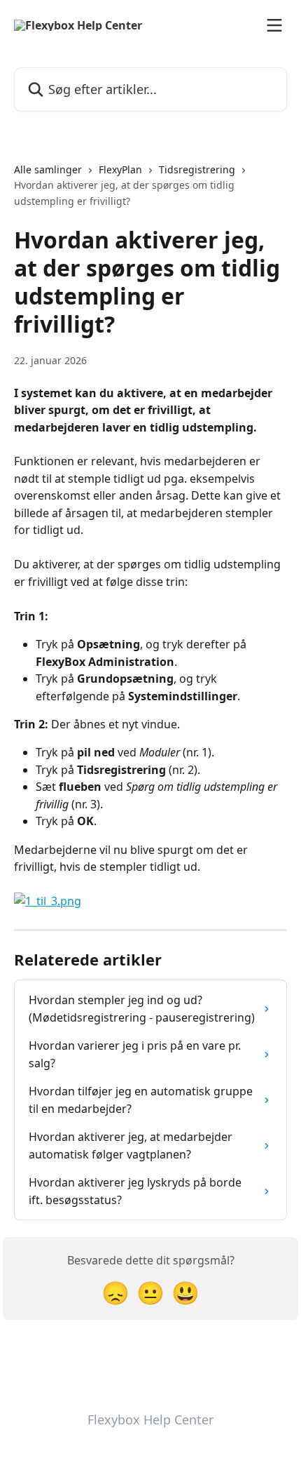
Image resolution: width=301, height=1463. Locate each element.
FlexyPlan (120, 169)
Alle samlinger (48, 169)
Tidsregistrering (197, 169)
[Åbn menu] (274, 25)
